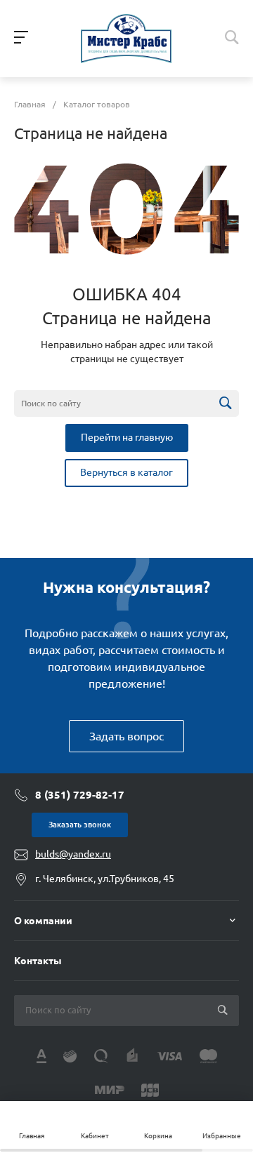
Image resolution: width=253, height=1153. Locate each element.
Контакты (38, 960)
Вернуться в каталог (126, 472)
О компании (43, 920)
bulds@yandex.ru (73, 854)
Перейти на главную (127, 437)
